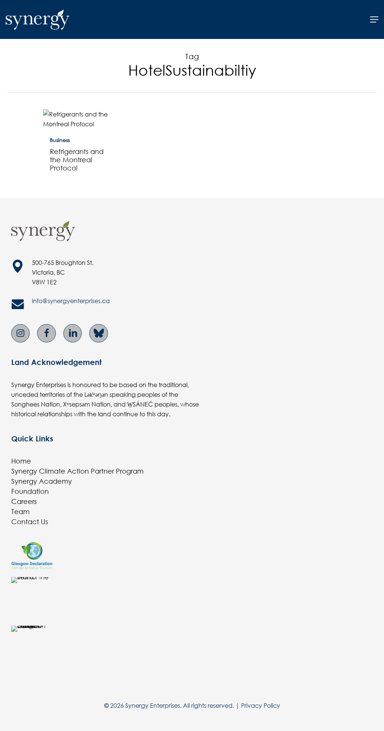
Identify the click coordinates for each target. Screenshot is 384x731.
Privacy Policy (260, 705)
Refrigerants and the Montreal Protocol (77, 159)
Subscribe (34, 125)
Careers (24, 501)
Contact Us (29, 521)
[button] (374, 19)
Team (20, 511)
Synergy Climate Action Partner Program (77, 471)
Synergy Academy (41, 481)
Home (21, 461)
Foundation (30, 491)
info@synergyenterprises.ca (71, 301)
